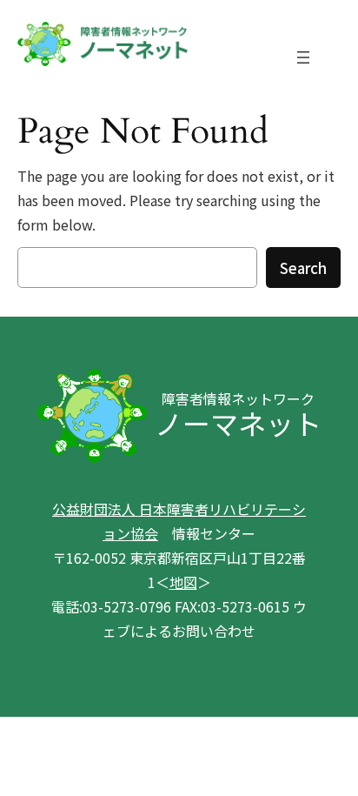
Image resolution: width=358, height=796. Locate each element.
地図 (183, 582)
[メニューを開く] (303, 57)
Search (303, 268)
